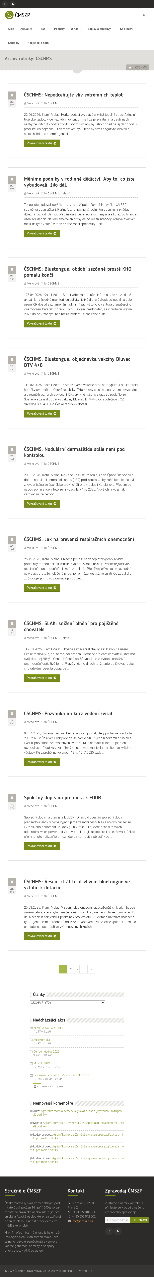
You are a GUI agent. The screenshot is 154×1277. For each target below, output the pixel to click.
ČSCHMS (53, 103)
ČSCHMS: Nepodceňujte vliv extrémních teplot (73, 95)
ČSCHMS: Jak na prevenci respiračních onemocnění (79, 539)
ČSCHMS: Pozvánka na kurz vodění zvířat (68, 713)
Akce (11, 29)
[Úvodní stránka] (130, 67)
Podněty (59, 29)
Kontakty (13, 43)
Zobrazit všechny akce (50, 1086)
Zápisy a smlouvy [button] (100, 29)
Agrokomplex (42, 1039)
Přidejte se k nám (37, 43)
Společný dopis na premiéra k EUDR (62, 797)
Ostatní (65, 193)
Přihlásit (142, 1220)
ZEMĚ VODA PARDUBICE (48, 1028)
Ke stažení (126, 29)
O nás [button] (75, 29)
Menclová (33, 103)
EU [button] (43, 29)
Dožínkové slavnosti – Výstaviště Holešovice (61, 1075)
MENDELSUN (41, 1063)
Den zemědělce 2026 (46, 1051)
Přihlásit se (85, 1270)
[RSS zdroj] (13, 4)
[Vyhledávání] (144, 15)
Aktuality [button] (26, 29)
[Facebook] (5, 4)
